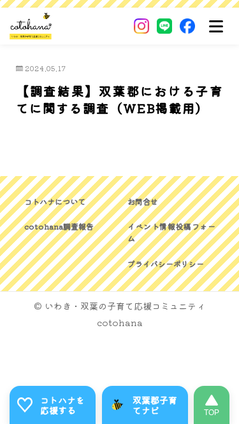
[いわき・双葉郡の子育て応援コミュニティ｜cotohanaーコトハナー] (31, 26)
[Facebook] (187, 26)
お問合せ (142, 201)
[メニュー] (216, 26)
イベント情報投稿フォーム (171, 232)
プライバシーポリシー (165, 263)
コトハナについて (54, 201)
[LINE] (164, 26)
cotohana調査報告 (59, 226)
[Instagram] (141, 26)
